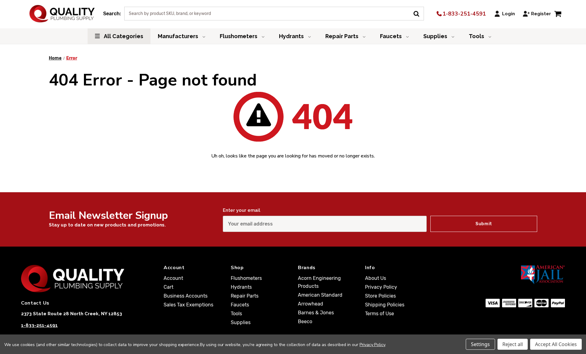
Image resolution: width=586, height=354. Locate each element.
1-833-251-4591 (463, 13)
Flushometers (239, 36)
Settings (480, 344)
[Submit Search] (419, 13)
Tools (477, 36)
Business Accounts (186, 296)
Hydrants (292, 36)
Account (173, 278)
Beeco (305, 321)
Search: (112, 13)
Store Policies (380, 296)
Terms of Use (379, 313)
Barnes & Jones (316, 313)
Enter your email (241, 210)
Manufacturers (178, 36)
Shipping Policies (384, 305)
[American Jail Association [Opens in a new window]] (513, 274)
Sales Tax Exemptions (188, 305)
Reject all (512, 344)
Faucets (391, 36)
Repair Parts (342, 36)
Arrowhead (310, 304)
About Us (375, 278)
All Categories (123, 36)
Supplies (435, 36)
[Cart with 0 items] (557, 13)
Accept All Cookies (556, 344)
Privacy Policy (381, 287)
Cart (168, 287)
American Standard (320, 295)
